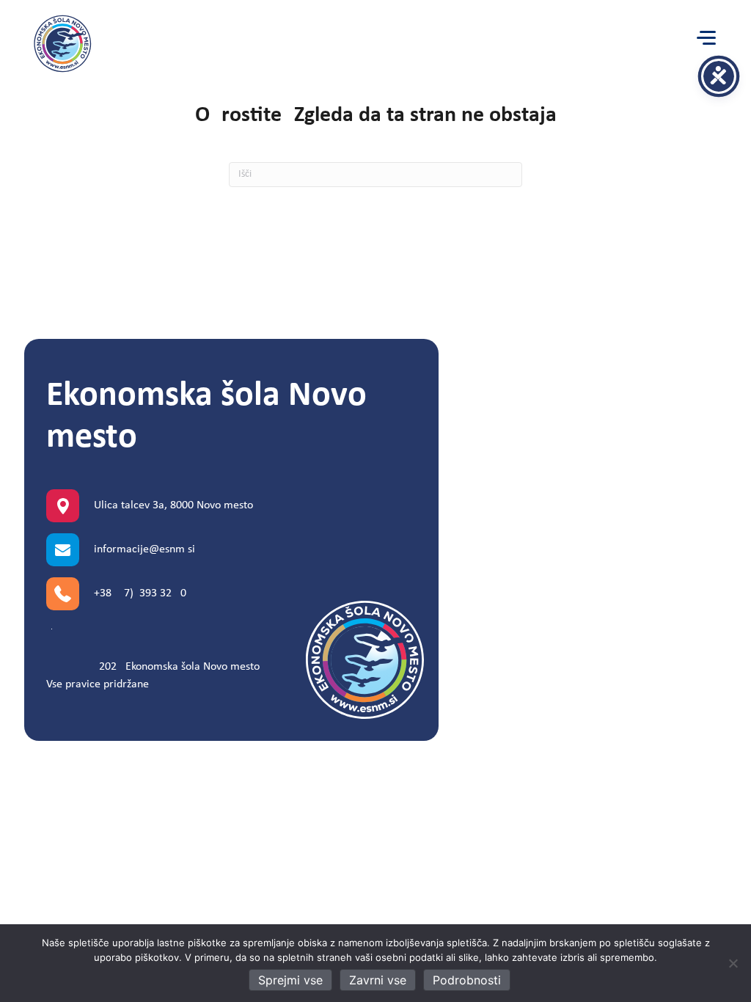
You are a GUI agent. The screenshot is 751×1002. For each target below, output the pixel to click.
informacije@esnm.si (144, 549)
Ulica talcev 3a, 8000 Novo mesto (173, 505)
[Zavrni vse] (732, 963)
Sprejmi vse (290, 980)
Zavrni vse (377, 980)
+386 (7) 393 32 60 (140, 593)
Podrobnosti (467, 980)
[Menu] (706, 38)
